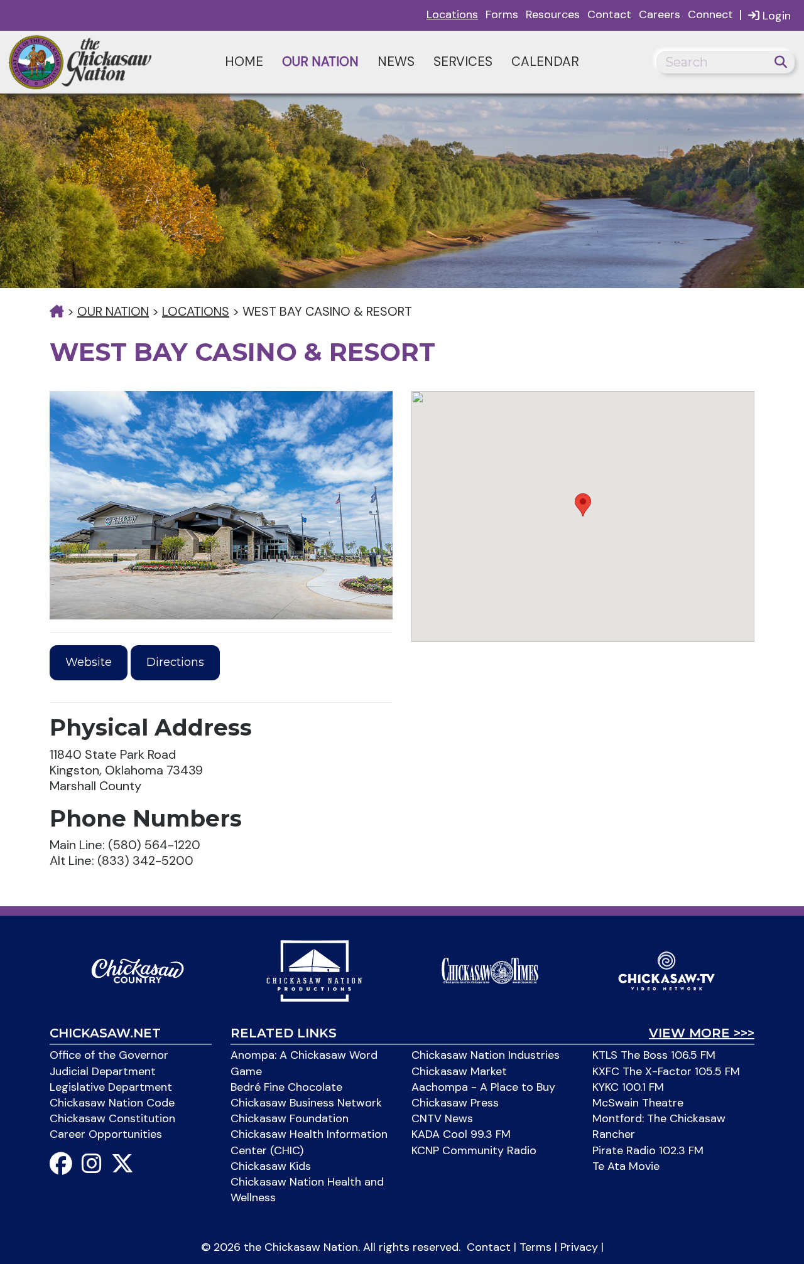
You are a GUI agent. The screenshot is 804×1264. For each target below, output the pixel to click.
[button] (583, 505)
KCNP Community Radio (473, 1150)
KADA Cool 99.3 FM (461, 1134)
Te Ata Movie (626, 1166)
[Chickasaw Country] (137, 969)
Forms (502, 14)
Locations (452, 14)
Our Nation (320, 61)
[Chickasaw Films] (314, 969)
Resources (553, 14)
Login (775, 15)
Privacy (579, 1247)
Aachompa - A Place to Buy (483, 1087)
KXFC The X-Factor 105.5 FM (666, 1071)
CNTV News (442, 1118)
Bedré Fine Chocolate (286, 1087)
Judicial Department (103, 1071)
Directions (175, 662)
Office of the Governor (109, 1055)
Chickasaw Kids (271, 1166)
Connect (710, 14)
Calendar (545, 61)
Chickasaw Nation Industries (485, 1055)
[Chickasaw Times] (490, 969)
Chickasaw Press (455, 1102)
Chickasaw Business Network (306, 1102)
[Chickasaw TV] (666, 969)
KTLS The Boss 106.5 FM (653, 1055)
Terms (535, 1247)
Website (88, 662)
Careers (659, 14)
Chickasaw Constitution (112, 1118)
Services (462, 61)
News (396, 61)
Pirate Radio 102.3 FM (648, 1150)
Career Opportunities (106, 1134)
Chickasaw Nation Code (112, 1102)
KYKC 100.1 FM (628, 1087)
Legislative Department (111, 1087)
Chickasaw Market (459, 1071)
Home (244, 61)
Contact (609, 14)
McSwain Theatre (637, 1102)
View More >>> (701, 1033)
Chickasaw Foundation (290, 1118)
